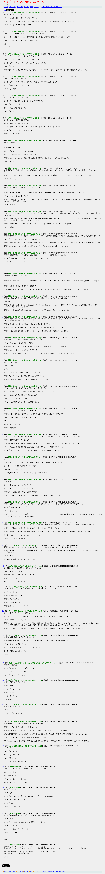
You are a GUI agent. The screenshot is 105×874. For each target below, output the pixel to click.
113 (3, 587)
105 (3, 545)
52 (2, 317)
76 (2, 434)
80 (2, 457)
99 (2, 523)
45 (2, 296)
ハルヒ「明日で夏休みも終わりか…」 (55, 871)
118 (3, 611)
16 (2, 168)
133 (3, 663)
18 (2, 185)
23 (2, 211)
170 (3, 844)
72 (2, 408)
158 (3, 787)
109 (3, 566)
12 (2, 140)
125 (3, 635)
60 (2, 360)
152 (3, 721)
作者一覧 (20, 7)
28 (2, 234)
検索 (31, 7)
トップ (6, 7)
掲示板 (26, 7)
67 (2, 386)
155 (3, 746)
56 (2, 338)
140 (3, 704)
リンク (36, 7)
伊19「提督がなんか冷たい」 (52, 7)
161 (3, 813)
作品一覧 (12, 7)
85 (2, 479)
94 (2, 502)
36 (2, 253)
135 (3, 680)
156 (3, 766)
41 (2, 273)
